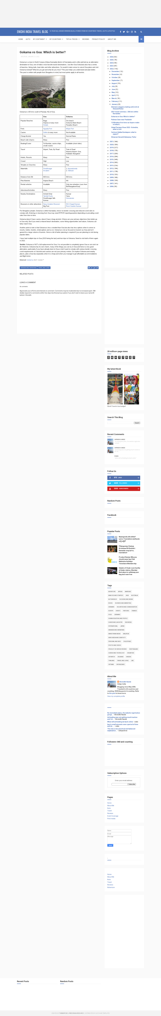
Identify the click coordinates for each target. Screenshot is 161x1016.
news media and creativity (117, 637)
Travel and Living (44, 267)
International (113, 626)
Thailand (111, 660)
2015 (112, 159)
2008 (112, 180)
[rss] (135, 31)
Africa (120, 591)
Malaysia (126, 633)
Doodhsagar (47, 168)
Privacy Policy (98, 39)
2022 (112, 69)
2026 (112, 57)
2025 (112, 60)
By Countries (55, 39)
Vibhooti (70, 171)
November (115, 74)
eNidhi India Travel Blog (32, 31)
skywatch (111, 656)
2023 (112, 66)
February (115, 101)
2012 (112, 168)
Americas (128, 591)
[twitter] (124, 31)
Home (20, 39)
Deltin (45, 132)
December (115, 71)
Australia (134, 595)
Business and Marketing (123, 603)
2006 (112, 186)
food (110, 614)
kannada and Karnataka (28, 267)
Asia (127, 595)
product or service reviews (117, 649)
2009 (112, 177)
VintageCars (120, 664)
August (114, 83)
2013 (112, 165)
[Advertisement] (13, 13)
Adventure (111, 591)
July (113, 86)
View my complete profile (116, 696)
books (110, 603)
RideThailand (133, 649)
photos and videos (114, 645)
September (116, 80)
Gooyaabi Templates (102, 1013)
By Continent (39, 39)
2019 (112, 147)
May (113, 92)
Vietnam (111, 664)
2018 (112, 150)
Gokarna (30, 260)
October (115, 77)
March (114, 98)
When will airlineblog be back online (120, 722)
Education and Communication (127, 607)
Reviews (85, 39)
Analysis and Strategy (115, 595)
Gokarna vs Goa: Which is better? (123, 116)
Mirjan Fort (70, 129)
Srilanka (120, 656)
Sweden (128, 656)
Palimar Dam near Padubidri (121, 119)
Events (118, 610)
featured (126, 610)
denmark (111, 607)
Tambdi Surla (48, 196)
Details (45, 125)
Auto (28, 39)
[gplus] (128, 31)
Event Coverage (112, 816)
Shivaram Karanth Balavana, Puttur (123, 137)
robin (116, 456)
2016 (112, 156)
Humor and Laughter (115, 622)
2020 (112, 144)
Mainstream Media (114, 633)
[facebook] (120, 31)
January (115, 104)
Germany (117, 614)
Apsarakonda (72, 168)
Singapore (130, 653)
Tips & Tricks (72, 39)
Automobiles (112, 599)
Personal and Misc (114, 641)
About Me (112, 39)
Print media (111, 818)
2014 (112, 162)
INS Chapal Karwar (73, 204)
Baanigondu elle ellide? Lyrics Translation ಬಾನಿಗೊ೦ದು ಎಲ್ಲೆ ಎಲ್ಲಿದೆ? (129, 539)
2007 (112, 183)
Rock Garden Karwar (73, 206)
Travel (109, 811)
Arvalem (46, 171)
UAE (132, 660)
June (113, 89)
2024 (112, 63)
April (113, 95)
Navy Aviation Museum (51, 204)
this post (112, 693)
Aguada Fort (47, 129)
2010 (112, 174)
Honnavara (70, 198)
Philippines (127, 641)
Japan (122, 626)
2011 (112, 171)
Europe (110, 610)
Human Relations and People (117, 618)
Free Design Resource (76, 1013)
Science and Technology (116, 653)
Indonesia (128, 622)
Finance (134, 610)
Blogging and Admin (126, 599)
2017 (112, 153)
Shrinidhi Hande (119, 439)
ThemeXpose (63, 1013)
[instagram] (132, 31)
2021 (112, 141)
